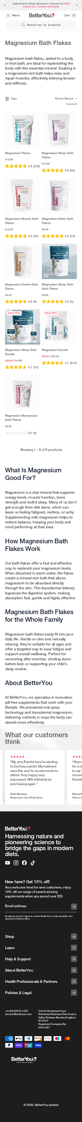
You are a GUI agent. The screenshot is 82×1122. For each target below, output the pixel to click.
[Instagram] (16, 862)
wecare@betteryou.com (18, 1014)
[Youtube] (7, 862)
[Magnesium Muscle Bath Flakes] (22, 195)
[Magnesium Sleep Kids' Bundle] (22, 327)
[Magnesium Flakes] (22, 130)
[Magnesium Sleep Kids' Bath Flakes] (59, 261)
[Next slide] (76, 5)
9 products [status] (71, 104)
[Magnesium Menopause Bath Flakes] (22, 392)
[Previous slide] (5, 5)
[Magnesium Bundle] (59, 327)
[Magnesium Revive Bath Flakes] (22, 261)
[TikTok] (32, 862)
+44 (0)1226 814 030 (16, 1010)
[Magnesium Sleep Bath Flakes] (59, 130)
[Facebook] (24, 862)
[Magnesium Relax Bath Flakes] (59, 195)
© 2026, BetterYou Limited (41, 1105)
